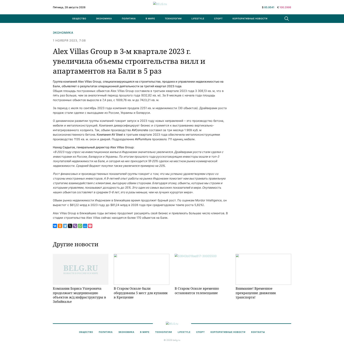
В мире (150, 18)
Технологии (173, 18)
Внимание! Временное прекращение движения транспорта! (256, 292)
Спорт (218, 18)
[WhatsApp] (80, 226)
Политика (129, 18)
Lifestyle (198, 18)
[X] (70, 226)
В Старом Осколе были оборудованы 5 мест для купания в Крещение (141, 292)
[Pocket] (90, 226)
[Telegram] (65, 226)
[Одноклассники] (60, 226)
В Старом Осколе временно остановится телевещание (197, 290)
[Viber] (75, 226)
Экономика (104, 18)
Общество (79, 18)
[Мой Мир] (85, 226)
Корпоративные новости (250, 18)
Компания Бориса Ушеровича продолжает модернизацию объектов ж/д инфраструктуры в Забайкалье (79, 295)
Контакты (258, 332)
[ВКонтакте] (55, 226)
